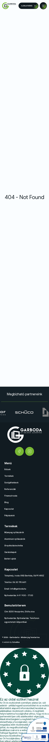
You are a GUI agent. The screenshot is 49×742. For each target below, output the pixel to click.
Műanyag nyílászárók (14, 532)
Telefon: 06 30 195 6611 (15, 582)
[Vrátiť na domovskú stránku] (9, 5)
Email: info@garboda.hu (15, 589)
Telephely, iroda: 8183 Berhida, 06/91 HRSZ (24, 575)
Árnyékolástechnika (13, 545)
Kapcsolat (9, 509)
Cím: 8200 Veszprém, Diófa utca (19, 611)
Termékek (8, 476)
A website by (11, 642)
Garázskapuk (10, 552)
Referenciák (10, 489)
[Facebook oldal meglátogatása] (19, 451)
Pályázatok (9, 515)
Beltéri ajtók (10, 559)
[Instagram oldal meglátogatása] (29, 451)
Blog (6, 502)
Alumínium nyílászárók (14, 539)
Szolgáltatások (11, 482)
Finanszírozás (10, 496)
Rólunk (7, 469)
